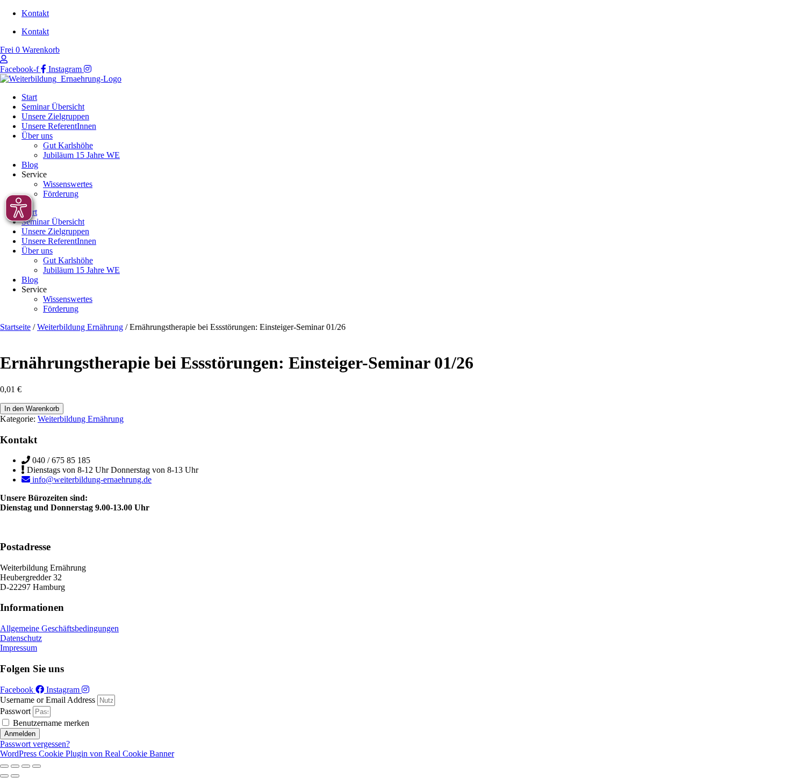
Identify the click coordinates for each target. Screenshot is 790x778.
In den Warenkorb (31, 409)
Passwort (15, 711)
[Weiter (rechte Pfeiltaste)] (15, 775)
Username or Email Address (47, 699)
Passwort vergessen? (35, 743)
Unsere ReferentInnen (58, 126)
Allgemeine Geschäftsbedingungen (59, 628)
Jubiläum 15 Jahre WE (81, 155)
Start (29, 97)
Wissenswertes (67, 184)
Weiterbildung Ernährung (80, 327)
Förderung (60, 193)
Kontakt (35, 13)
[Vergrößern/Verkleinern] (4, 766)
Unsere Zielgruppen (55, 116)
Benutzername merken (50, 722)
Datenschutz (21, 638)
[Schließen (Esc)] (36, 766)
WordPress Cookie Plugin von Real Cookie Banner (87, 753)
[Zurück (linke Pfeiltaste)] (4, 775)
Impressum (18, 647)
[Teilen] (25, 766)
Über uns (37, 135)
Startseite (15, 327)
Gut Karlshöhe (68, 145)
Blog (29, 164)
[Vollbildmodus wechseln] (15, 766)
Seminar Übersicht (52, 106)
